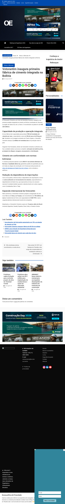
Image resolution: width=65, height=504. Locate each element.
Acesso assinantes (11, 2)
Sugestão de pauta (29, 2)
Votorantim (6, 236)
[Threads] (32, 85)
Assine (3, 2)
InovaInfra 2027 (8, 47)
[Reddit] (16, 85)
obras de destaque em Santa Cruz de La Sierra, (15, 168)
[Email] (29, 85)
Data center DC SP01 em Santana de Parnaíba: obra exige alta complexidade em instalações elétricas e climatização (34, 249)
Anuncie (5, 4)
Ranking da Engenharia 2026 (17, 43)
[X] (13, 85)
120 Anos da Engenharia (23, 47)
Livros (22, 2)
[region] (32, 498)
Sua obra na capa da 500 (36, 43)
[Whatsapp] (22, 85)
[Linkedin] (19, 85)
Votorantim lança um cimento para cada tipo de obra (20, 233)
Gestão (48, 124)
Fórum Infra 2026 (51, 43)
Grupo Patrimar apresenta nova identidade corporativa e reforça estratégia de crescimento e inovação (54, 129)
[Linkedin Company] (47, 367)
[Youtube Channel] (50, 367)
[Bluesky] (35, 85)
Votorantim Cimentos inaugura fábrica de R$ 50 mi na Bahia (22, 226)
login (15, 301)
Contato (36, 2)
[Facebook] (10, 85)
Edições (18, 2)
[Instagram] (26, 85)
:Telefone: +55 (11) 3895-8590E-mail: (28, 355)
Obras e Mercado (9, 65)
